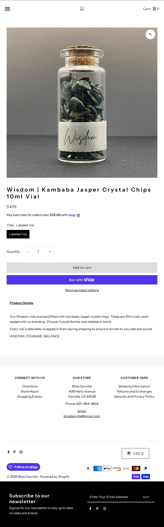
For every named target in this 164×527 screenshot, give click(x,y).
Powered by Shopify (54, 477)
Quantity (13, 252)
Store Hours (29, 391)
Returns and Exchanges (134, 391)
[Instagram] (20, 452)
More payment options (82, 290)
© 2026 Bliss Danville (22, 477)
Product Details (21, 303)
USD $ (138, 453)
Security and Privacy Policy (134, 396)
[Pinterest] (14, 452)
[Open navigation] (31, 8)
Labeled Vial (18, 234)
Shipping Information (134, 386)
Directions (29, 386)
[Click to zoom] (150, 34)
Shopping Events (29, 396)
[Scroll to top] (155, 516)
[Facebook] (8, 452)
